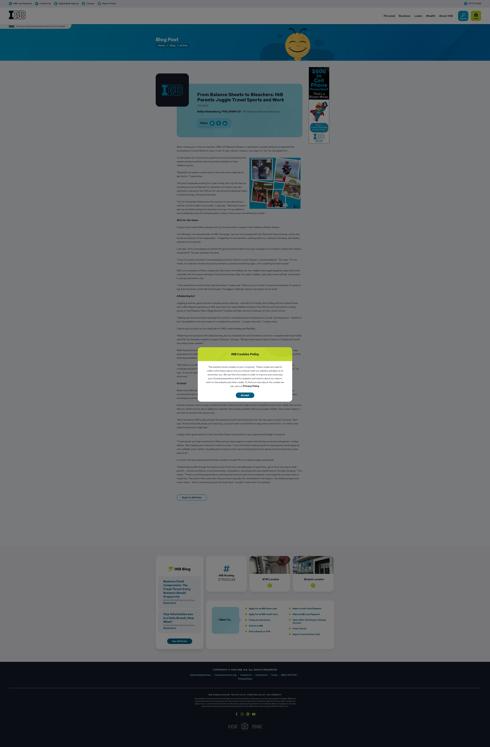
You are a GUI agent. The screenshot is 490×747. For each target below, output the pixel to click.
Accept (245, 395)
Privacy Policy (251, 386)
